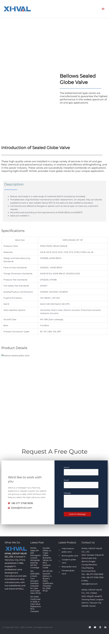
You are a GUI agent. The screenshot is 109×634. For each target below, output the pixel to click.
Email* (66, 480)
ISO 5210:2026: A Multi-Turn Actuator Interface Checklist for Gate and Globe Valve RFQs (35, 582)
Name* (66, 467)
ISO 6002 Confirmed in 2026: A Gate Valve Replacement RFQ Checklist (36, 603)
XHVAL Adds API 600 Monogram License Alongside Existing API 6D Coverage (35, 558)
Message (67, 493)
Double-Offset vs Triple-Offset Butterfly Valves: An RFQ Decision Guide (47, 558)
